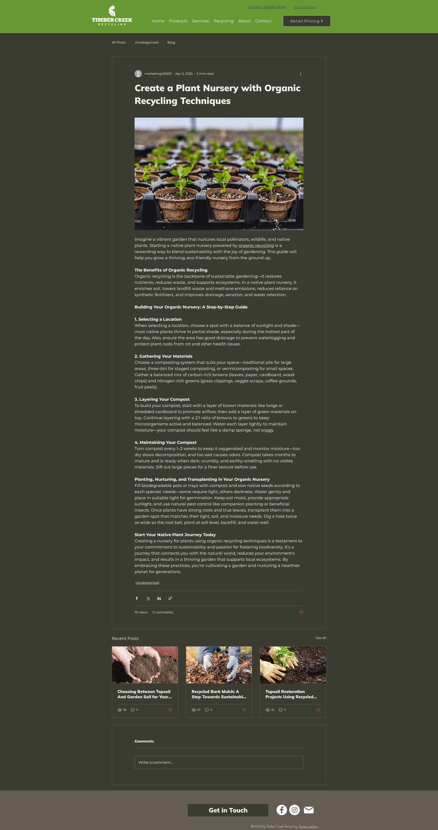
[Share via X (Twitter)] (148, 598)
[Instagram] (294, 810)
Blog (171, 42)
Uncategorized (146, 42)
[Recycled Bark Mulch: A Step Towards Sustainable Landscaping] (219, 664)
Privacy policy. (308, 826)
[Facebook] (281, 810)
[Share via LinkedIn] (159, 598)
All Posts (119, 42)
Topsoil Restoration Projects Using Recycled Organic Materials (289, 694)
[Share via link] (170, 598)
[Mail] (308, 810)
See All (320, 638)
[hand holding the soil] (145, 664)
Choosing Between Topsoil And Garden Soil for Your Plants (143, 694)
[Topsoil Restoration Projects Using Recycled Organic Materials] (293, 664)
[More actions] (300, 73)
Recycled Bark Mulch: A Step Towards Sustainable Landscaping (218, 694)
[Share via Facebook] (137, 598)
